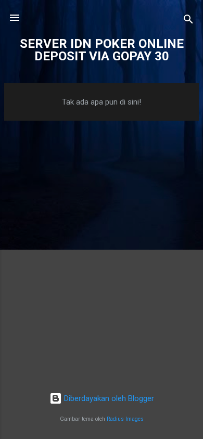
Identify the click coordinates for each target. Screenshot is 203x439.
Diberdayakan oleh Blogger (108, 398)
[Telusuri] (188, 21)
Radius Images (125, 419)
